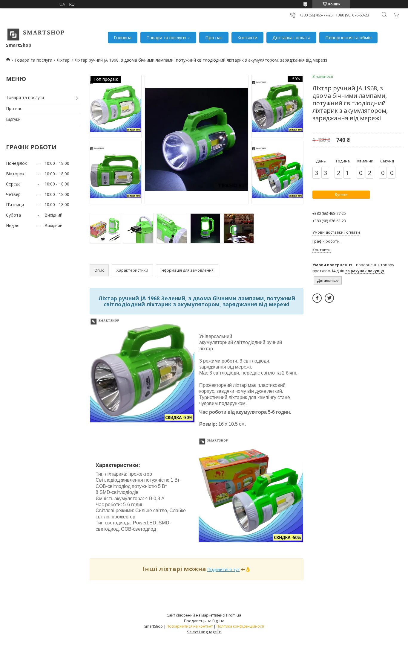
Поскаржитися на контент (190, 626)
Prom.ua (233, 615)
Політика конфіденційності (240, 626)
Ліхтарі (63, 60)
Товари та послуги (166, 37)
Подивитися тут (223, 569)
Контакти (247, 37)
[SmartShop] (36, 34)
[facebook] (317, 298)
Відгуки (13, 119)
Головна (122, 37)
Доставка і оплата (291, 37)
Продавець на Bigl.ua (204, 620)
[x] (329, 298)
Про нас (214, 37)
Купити (341, 194)
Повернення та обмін (348, 37)
